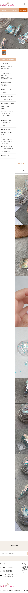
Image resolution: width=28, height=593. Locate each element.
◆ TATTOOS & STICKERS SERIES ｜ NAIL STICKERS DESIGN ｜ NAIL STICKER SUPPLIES (6, 75)
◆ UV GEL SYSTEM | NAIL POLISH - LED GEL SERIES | (7, 91)
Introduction (13, 10)
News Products (4, 63)
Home (4, 10)
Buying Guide (21, 14)
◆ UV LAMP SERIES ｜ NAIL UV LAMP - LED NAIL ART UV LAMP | (7, 98)
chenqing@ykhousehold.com (10, 574)
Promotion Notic (8, 14)
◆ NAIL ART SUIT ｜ (6, 155)
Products (23, 10)
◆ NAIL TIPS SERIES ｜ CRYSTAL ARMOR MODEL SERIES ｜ (7, 84)
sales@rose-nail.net (8, 576)
